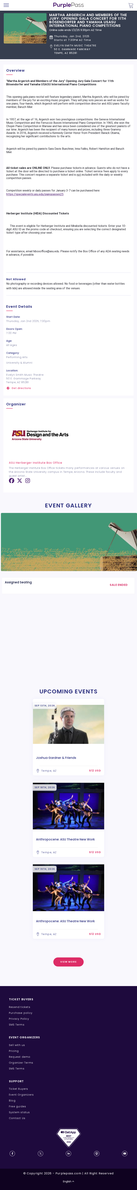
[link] (68, 388)
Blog (12, 1100)
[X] (19, 482)
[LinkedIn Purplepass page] (68, 1153)
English (67, 1181)
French (13, 1169)
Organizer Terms (21, 1062)
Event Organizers (21, 1094)
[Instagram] (27, 482)
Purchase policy (20, 1013)
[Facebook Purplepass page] (12, 1153)
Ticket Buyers (18, 1089)
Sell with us (17, 1045)
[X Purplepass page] (40, 1153)
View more (68, 961)
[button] (91, 49)
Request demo (19, 1057)
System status (19, 1112)
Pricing (14, 1051)
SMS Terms (16, 1024)
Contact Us (17, 1118)
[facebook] (11, 482)
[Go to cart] (130, 5)
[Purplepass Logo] (68, 5)
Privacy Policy (19, 1019)
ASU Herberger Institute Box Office (35, 463)
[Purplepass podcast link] (96, 1153)
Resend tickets (19, 1007)
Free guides (17, 1106)
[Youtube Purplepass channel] (124, 1153)
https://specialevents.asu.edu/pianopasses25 (35, 194)
